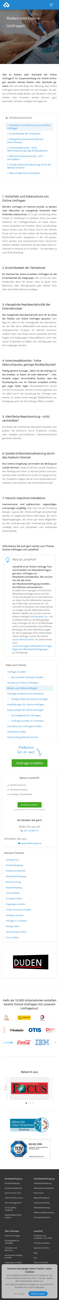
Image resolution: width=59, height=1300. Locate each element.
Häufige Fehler (12, 926)
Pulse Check (38, 1193)
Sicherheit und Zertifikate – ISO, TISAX (43, 1236)
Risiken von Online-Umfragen (22, 688)
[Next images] (54, 1090)
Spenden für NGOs (41, 1248)
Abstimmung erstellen (16, 931)
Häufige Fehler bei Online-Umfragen (29, 699)
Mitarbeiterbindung (42, 1207)
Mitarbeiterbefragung (16, 876)
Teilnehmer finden (16, 731)
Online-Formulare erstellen (18, 909)
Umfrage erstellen (16, 671)
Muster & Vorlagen (12, 1235)
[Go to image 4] (32, 1103)
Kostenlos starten (29, 804)
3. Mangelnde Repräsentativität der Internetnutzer (25, 141)
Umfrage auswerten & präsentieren (25, 693)
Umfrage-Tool (12, 859)
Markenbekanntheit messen (13, 1216)
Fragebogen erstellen (16, 904)
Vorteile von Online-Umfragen (22, 682)
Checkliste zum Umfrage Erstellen (24, 726)
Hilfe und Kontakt (41, 1262)
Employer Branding (41, 1202)
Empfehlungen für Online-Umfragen (25, 704)
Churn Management (13, 1202)
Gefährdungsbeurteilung (44, 1212)
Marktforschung (13, 882)
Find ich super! (38, 1293)
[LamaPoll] (6, 5)
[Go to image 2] (28, 1103)
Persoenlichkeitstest (42, 1217)
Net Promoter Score (13, 1193)
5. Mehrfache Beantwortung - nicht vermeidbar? (25, 158)
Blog (35, 1253)
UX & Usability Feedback (10, 1208)
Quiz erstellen (12, 937)
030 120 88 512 (31, 830)
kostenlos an (41, 616)
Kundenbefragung (14, 865)
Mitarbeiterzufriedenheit (44, 1188)
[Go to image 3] (30, 1103)
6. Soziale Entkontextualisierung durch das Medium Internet (29, 166)
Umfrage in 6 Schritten (16, 920)
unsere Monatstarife (22, 639)
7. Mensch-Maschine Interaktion (23, 173)
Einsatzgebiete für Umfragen (26, 715)
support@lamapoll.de (31, 843)
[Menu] (51, 5)
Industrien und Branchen (11, 1249)
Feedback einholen (14, 915)
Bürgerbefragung (14, 887)
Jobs (35, 1257)
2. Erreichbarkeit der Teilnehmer (24, 133)
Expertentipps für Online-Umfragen (25, 709)
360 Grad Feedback (41, 1198)
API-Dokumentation (42, 1243)
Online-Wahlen (13, 893)
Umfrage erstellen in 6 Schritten (27, 720)
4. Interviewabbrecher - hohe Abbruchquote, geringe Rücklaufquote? (27, 149)
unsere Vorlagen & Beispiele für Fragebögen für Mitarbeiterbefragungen (32, 647)
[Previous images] (4, 1090)
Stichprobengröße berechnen (22, 737)
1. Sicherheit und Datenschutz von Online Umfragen (28, 127)
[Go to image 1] (26, 1103)
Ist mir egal (19, 1293)
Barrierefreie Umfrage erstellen (27, 677)
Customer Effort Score (14, 1198)
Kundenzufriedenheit (16, 870)
